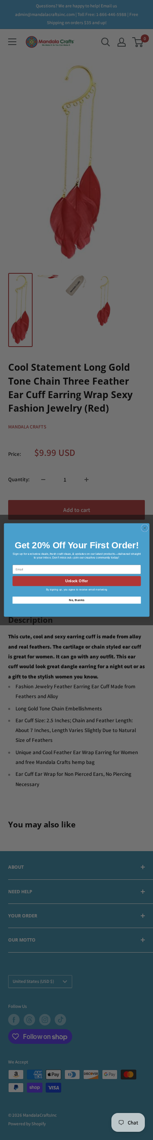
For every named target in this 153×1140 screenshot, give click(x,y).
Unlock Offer (76, 581)
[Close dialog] (144, 528)
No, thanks (76, 600)
